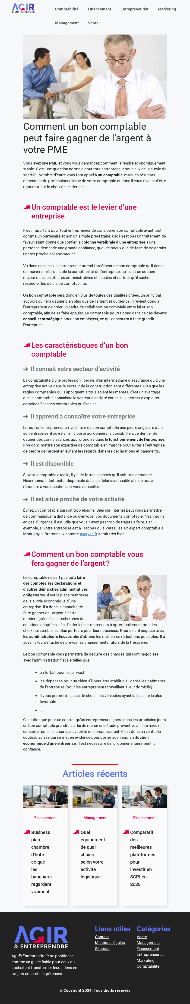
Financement (99, 9)
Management (67, 23)
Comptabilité (67, 9)
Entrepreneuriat (134, 9)
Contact (102, 936)
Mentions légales (110, 942)
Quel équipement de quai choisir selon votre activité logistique (93, 855)
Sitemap (102, 948)
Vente (93, 23)
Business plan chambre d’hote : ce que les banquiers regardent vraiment (41, 862)
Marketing (167, 9)
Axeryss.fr (88, 534)
